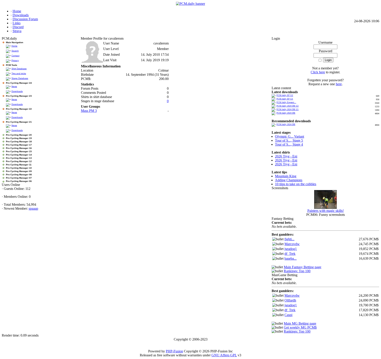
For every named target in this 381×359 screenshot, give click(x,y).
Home (14, 46)
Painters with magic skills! (325, 211)
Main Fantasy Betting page (302, 267)
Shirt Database (19, 68)
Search (15, 51)
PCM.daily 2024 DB (285, 113)
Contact (15, 55)
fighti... (289, 239)
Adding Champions (288, 180)
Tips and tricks (18, 73)
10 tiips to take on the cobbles (295, 184)
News (14, 86)
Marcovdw (292, 244)
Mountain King (285, 176)
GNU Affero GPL (224, 355)
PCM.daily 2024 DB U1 (287, 109)
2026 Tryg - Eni (286, 156)
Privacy (15, 60)
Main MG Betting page (300, 323)
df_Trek (289, 253)
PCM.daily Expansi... (286, 102)
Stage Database (19, 78)
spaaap (33, 208)
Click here (318, 72)
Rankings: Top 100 (297, 271)
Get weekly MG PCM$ (300, 327)
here (339, 84)
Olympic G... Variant (289, 136)
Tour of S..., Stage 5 (289, 140)
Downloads (17, 91)
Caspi (288, 315)
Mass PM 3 (89, 111)
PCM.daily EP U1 (284, 99)
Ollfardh (290, 300)
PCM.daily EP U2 (284, 95)
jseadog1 (290, 249)
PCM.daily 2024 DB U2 (287, 106)
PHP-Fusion (174, 351)
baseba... (290, 258)
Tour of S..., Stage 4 (289, 144)
